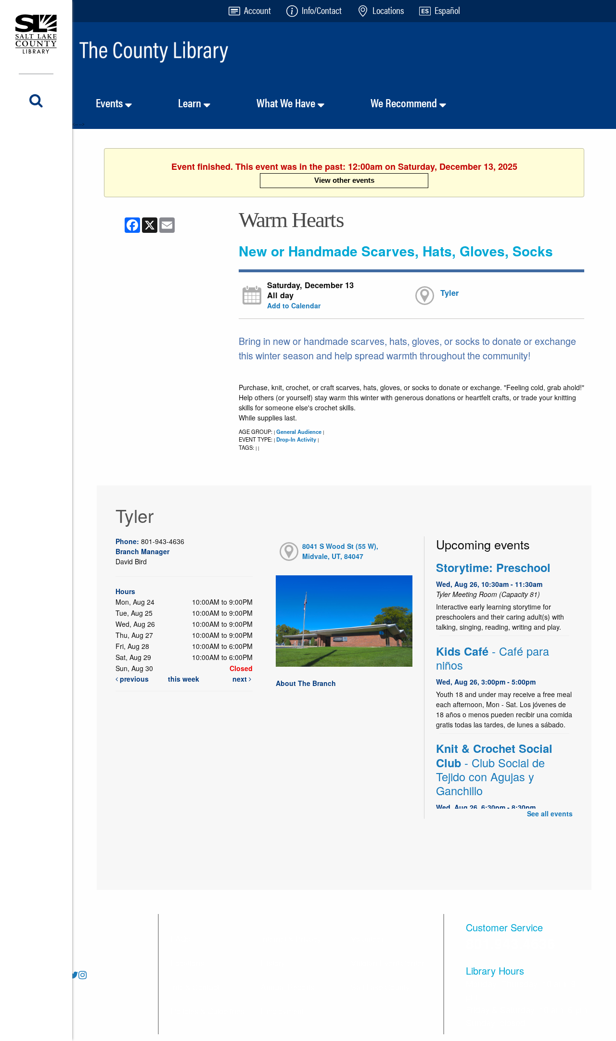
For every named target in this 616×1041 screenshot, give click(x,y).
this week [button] (183, 679)
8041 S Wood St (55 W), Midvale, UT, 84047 (340, 551)
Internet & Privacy (291, 938)
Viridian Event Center (387, 962)
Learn (191, 102)
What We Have (287, 102)
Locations (187, 962)
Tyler (449, 292)
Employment (282, 1010)
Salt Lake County (380, 986)
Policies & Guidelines (207, 1010)
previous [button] (133, 679)
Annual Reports (287, 986)
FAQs (180, 938)
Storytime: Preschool (493, 567)
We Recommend (405, 102)
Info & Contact (195, 986)
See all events (550, 813)
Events (110, 102)
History (273, 962)
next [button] (240, 679)
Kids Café (492, 658)
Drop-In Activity (296, 439)
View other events (344, 180)
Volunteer (367, 938)
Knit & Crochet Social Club (494, 769)
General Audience (298, 431)
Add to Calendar (294, 305)
